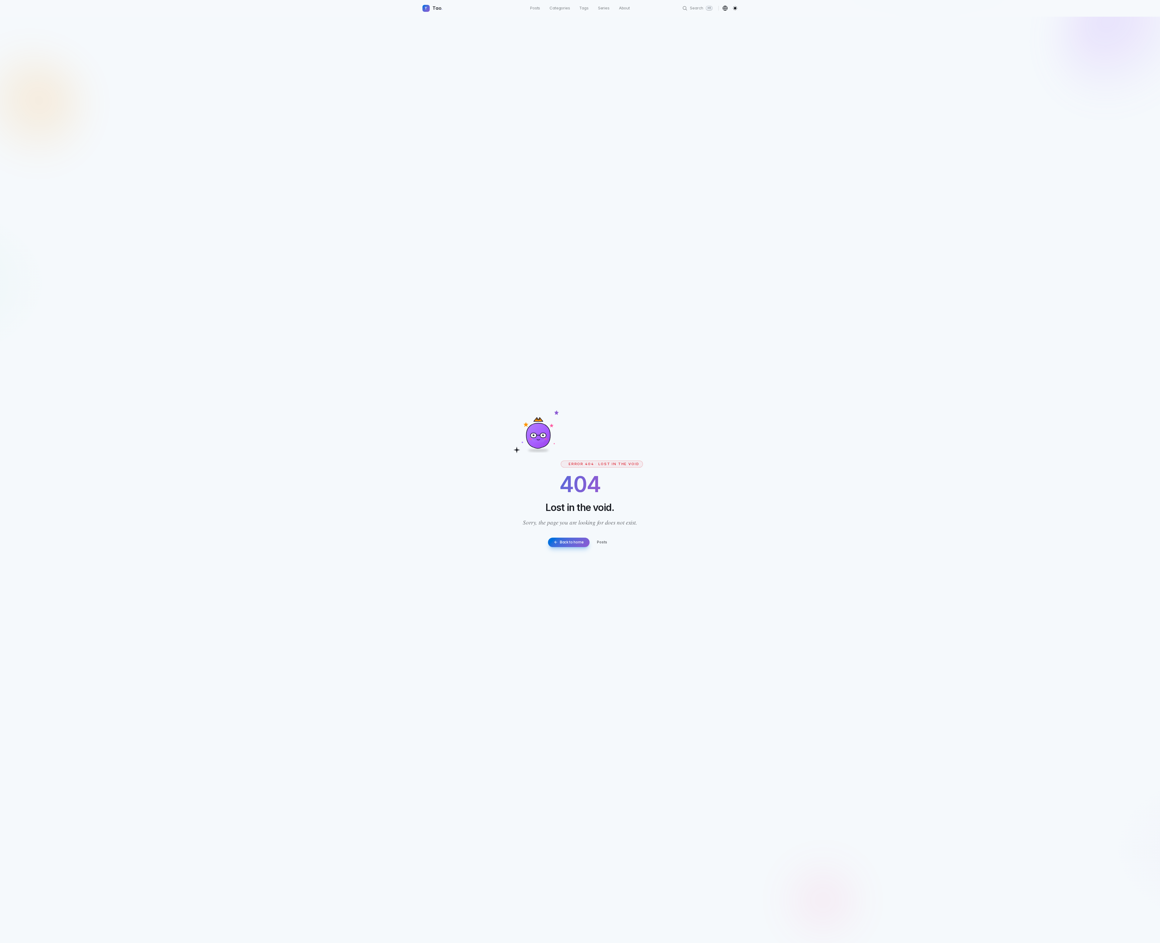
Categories (560, 7)
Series (604, 7)
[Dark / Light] (735, 8)
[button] (725, 8)
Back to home (572, 542)
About (624, 7)
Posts (535, 7)
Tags (583, 7)
